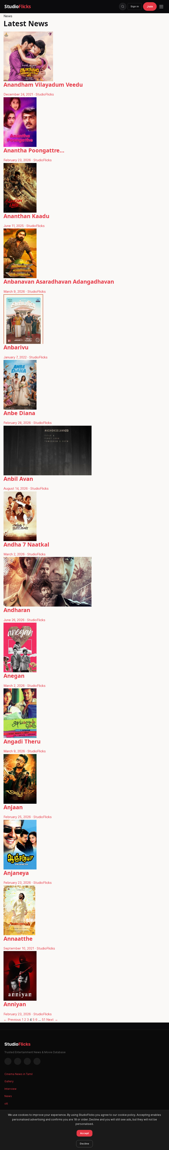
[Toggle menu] (161, 6)
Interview (10, 1088)
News (8, 1096)
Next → (52, 1019)
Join (150, 6)
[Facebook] (7, 1061)
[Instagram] (17, 1061)
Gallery (9, 1081)
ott (6, 1103)
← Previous (12, 1019)
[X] (27, 1061)
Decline (84, 1143)
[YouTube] (36, 1061)
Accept (84, 1133)
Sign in (134, 6)
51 (43, 1019)
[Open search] (122, 6)
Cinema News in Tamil (18, 1074)
